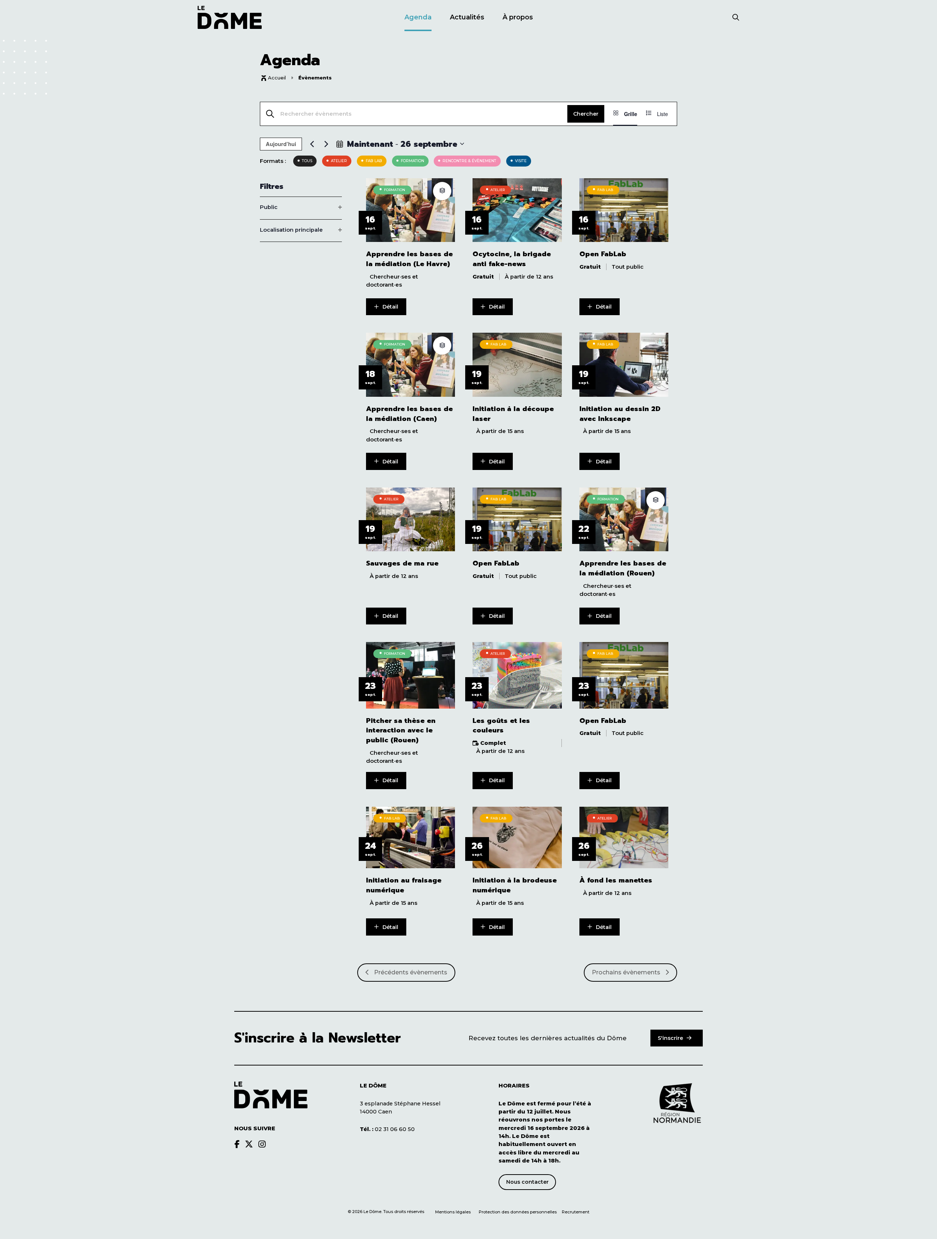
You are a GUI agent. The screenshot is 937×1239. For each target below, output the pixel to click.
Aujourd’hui (281, 144)
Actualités (467, 17)
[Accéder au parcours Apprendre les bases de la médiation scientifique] (442, 191)
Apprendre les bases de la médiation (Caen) (409, 414)
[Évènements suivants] (326, 143)
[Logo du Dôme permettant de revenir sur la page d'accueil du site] (230, 17)
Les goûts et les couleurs (501, 726)
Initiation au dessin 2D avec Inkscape (619, 414)
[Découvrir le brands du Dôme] (236, 1144)
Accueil (277, 78)
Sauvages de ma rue (402, 563)
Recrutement (575, 1211)
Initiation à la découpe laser (513, 414)
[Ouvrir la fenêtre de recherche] (735, 18)
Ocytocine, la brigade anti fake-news (512, 259)
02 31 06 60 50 (387, 1129)
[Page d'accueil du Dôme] (270, 1095)
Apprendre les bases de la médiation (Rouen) (622, 568)
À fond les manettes (615, 880)
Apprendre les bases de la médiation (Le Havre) (409, 259)
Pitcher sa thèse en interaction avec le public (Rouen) (401, 730)
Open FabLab (602, 254)
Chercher (585, 114)
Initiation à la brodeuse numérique (515, 885)
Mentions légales (453, 1211)
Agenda (418, 17)
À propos (518, 17)
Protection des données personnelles (518, 1211)
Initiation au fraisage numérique (403, 885)
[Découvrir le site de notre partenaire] (677, 1103)
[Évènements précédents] (311, 143)
